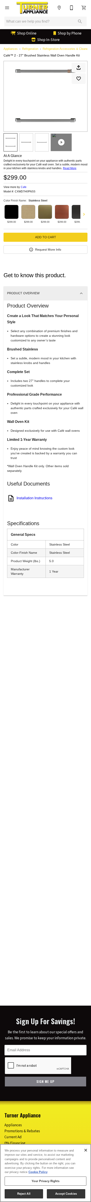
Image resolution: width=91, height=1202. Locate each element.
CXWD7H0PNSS (25, 191)
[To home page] (32, 7)
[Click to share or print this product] (79, 67)
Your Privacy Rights (45, 1181)
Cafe (24, 187)
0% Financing (14, 1143)
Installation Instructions (34, 498)
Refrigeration (30, 48)
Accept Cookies (66, 1193)
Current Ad (13, 1136)
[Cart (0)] (84, 7)
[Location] (59, 7)
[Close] (86, 1150)
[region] (45, 1173)
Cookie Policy (37, 1172)
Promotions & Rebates (22, 1130)
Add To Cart (45, 237)
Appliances (11, 48)
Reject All (23, 1193)
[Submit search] (80, 21)
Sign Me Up (45, 1081)
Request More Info (48, 249)
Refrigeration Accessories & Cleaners (66, 48)
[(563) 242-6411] (71, 7)
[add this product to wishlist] (79, 78)
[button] (7, 7)
